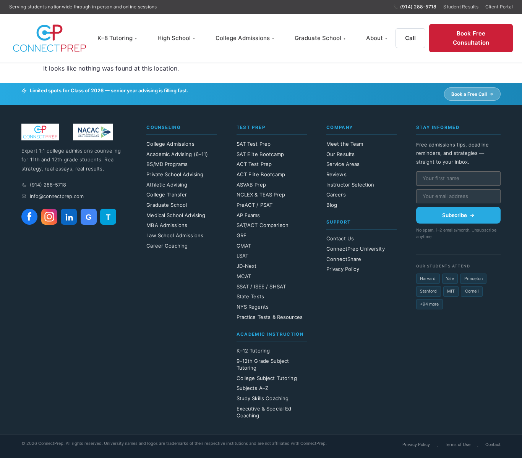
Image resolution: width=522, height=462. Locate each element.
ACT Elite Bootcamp (261, 174)
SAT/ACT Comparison (263, 225)
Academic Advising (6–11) (177, 154)
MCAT (244, 276)
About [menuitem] (376, 38)
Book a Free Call (469, 94)
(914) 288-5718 (418, 7)
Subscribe (454, 215)
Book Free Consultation (471, 38)
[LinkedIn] (69, 217)
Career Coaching (167, 246)
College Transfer (166, 195)
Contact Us (340, 238)
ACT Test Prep (254, 164)
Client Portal (499, 7)
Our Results (340, 154)
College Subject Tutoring (267, 378)
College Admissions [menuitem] (245, 38)
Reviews (336, 174)
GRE (241, 235)
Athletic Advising (166, 185)
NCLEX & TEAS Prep (261, 195)
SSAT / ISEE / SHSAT (261, 286)
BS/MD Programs (167, 164)
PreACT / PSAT (255, 205)
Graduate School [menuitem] (320, 38)
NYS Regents (253, 307)
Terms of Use (457, 444)
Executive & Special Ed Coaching (264, 412)
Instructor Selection (350, 185)
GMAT (244, 246)
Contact (493, 444)
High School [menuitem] (176, 38)
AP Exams (248, 215)
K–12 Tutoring (253, 351)
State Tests (250, 296)
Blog (331, 205)
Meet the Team (344, 144)
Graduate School (166, 205)
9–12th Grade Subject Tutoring (263, 364)
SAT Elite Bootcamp (260, 154)
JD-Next (247, 266)
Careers (336, 195)
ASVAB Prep (251, 185)
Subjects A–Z (253, 388)
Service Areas (343, 164)
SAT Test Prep (254, 144)
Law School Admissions (174, 235)
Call (410, 38)
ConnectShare (344, 259)
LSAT (243, 256)
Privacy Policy (342, 269)
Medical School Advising (175, 215)
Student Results (460, 7)
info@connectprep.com (57, 196)
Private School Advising (174, 174)
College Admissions (170, 144)
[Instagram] (49, 217)
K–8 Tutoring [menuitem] (117, 38)
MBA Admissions (166, 225)
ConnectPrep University (355, 249)
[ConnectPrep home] (49, 38)
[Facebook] (29, 217)
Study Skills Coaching (263, 398)
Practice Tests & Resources (270, 317)
